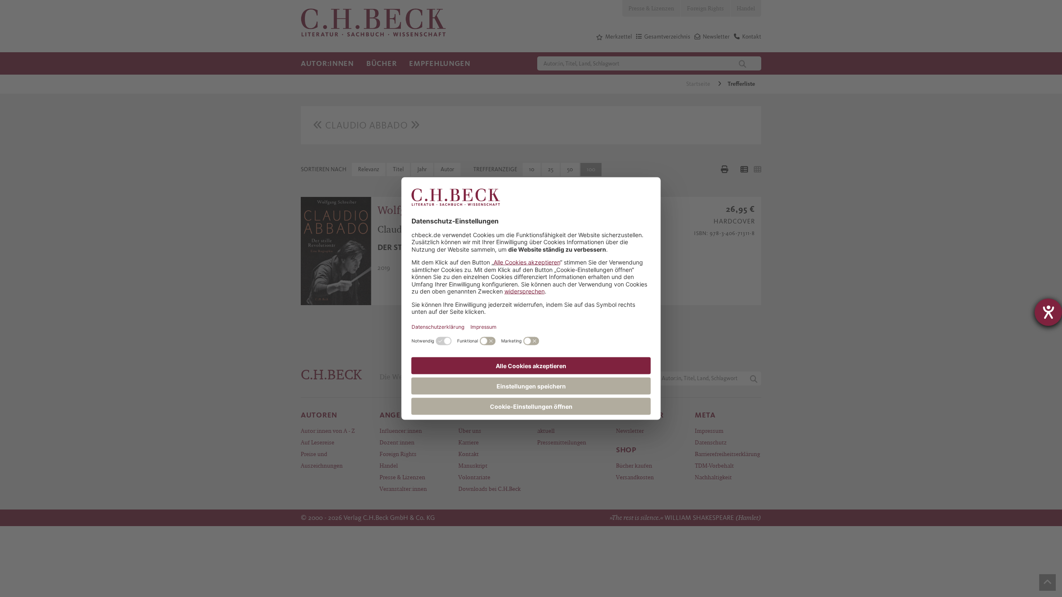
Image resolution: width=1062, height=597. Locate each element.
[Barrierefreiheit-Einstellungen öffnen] (1048, 312)
